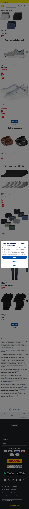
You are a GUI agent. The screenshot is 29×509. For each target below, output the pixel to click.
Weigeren (14, 265)
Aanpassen (14, 261)
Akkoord (14, 257)
